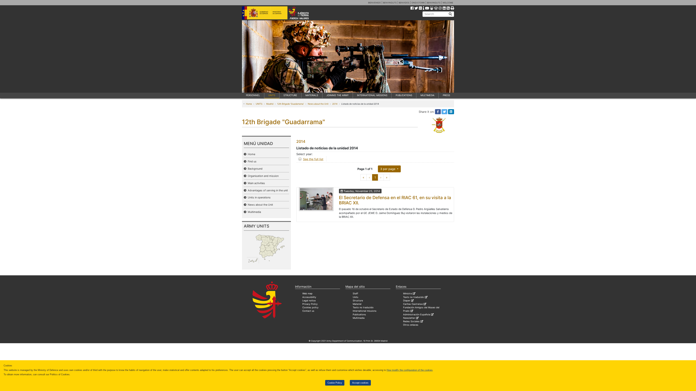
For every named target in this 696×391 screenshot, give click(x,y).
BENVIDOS (404, 2)
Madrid (269, 103)
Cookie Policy (335, 382)
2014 (334, 103)
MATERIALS (311, 95)
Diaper (406, 300)
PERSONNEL (253, 95)
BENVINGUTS (390, 2)
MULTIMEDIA (427, 95)
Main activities (255, 183)
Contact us (308, 311)
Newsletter (409, 318)
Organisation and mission (262, 175)
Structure (358, 300)
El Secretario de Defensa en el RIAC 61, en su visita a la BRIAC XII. (395, 200)
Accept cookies (360, 382)
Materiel (357, 304)
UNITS (271, 95)
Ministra (407, 293)
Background (254, 168)
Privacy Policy (310, 304)
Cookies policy (310, 307)
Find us (251, 161)
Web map (307, 293)
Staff (355, 293)
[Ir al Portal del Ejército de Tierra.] (302, 12)
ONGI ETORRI (418, 2)
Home (249, 103)
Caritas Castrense (413, 304)
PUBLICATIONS (404, 95)
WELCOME (448, 2)
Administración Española (416, 314)
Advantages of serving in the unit (267, 190)
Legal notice (309, 300)
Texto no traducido (363, 307)
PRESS (446, 95)
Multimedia (253, 211)
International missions (364, 311)
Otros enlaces (410, 324)
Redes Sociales (411, 321)
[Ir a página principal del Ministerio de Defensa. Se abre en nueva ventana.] (264, 12)
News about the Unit (318, 103)
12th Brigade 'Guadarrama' (290, 103)
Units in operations (258, 197)
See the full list (313, 159)
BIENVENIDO (374, 2)
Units (355, 297)
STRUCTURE (290, 95)
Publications (359, 314)
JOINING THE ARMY (337, 95)
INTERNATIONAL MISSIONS (372, 95)
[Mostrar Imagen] (316, 199)
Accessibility (309, 297)
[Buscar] (450, 14)
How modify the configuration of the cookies (410, 370)
